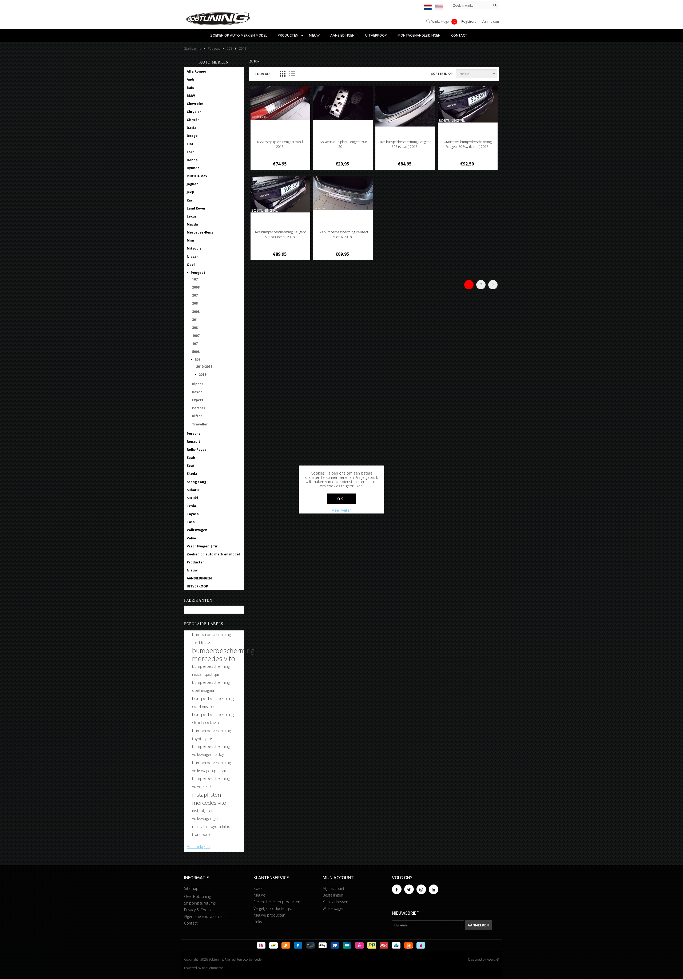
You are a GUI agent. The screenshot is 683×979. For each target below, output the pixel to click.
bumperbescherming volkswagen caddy (211, 750)
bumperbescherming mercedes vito (223, 654)
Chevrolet (195, 103)
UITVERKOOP (376, 35)
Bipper (197, 384)
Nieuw (314, 35)
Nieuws (259, 895)
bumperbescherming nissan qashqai (211, 670)
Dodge (192, 135)
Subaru (193, 490)
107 (195, 279)
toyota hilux (219, 826)
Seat (190, 465)
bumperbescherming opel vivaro (213, 702)
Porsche (194, 433)
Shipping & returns (200, 903)
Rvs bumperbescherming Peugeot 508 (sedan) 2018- (405, 144)
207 (195, 295)
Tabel (282, 73)
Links (257, 921)
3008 (196, 311)
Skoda (192, 473)
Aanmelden (490, 21)
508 (197, 359)
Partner (198, 408)
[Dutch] (427, 7)
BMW (191, 95)
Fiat (190, 144)
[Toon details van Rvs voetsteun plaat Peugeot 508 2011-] (343, 103)
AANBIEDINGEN (342, 35)
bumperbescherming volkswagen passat (211, 766)
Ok (340, 498)
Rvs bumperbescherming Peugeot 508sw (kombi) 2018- (280, 234)
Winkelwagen (333, 908)
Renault (193, 441)
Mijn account (333, 888)
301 (195, 319)
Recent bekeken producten (276, 901)
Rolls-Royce (197, 449)
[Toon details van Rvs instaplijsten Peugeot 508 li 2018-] (281, 103)
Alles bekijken (198, 846)
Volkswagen (197, 530)
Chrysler (194, 111)
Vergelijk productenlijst (272, 908)
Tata (191, 522)
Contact (459, 35)
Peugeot (198, 272)
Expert (197, 400)
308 (195, 327)
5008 (196, 351)
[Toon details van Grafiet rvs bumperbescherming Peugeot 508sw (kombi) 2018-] (468, 104)
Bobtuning (195, 609)
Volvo (191, 538)
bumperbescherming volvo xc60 (211, 782)
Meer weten (341, 510)
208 (195, 303)
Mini (190, 240)
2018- (203, 374)
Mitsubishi (196, 248)
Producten (288, 35)
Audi (190, 79)
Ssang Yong (196, 482)
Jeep (190, 192)
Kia (189, 200)
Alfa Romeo (196, 71)
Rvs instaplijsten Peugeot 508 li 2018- (280, 144)
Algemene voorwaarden (204, 916)
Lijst (292, 73)
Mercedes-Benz (200, 232)
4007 (196, 335)
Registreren (469, 21)
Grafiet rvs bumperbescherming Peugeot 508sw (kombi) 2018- (468, 144)
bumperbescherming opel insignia (211, 686)
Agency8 (493, 959)
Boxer (197, 392)
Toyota (193, 514)
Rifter (197, 416)
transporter (202, 834)
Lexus (192, 216)
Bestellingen (333, 895)
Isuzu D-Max (197, 176)
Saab (191, 457)
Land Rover (196, 208)
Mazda (192, 224)
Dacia (191, 127)
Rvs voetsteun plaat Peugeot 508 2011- (343, 144)
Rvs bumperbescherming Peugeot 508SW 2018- (342, 234)
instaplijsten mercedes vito (209, 798)
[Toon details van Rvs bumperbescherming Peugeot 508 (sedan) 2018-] (405, 106)
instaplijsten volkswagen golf (206, 814)
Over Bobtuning (197, 896)
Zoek (257, 888)
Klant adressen (335, 901)
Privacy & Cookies (199, 909)
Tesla (191, 506)
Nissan (192, 256)
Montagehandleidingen (419, 35)
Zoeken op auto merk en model (238, 35)
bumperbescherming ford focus (211, 638)
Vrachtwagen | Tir (202, 546)
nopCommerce (212, 968)
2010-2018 (204, 366)
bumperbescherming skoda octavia (213, 718)
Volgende (493, 284)
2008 (196, 287)
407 (195, 343)
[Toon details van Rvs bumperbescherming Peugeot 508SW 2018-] (343, 193)
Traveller (200, 424)
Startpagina (192, 48)
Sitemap (191, 888)
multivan (199, 826)
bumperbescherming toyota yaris (211, 734)
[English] (439, 7)
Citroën (193, 119)
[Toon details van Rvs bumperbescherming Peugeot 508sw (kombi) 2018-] (281, 194)
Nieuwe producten (269, 915)
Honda (192, 160)
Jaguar (192, 184)
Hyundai (194, 168)
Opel (191, 264)
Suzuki (192, 498)
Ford (190, 152)
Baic (190, 87)
